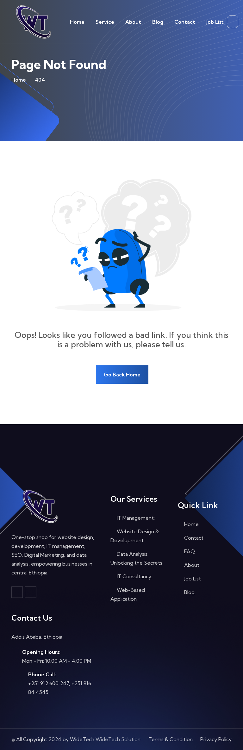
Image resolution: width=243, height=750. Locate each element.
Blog (157, 22)
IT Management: (135, 518)
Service (105, 22)
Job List (215, 22)
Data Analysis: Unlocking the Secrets (136, 558)
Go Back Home (122, 374)
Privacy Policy (216, 739)
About (133, 22)
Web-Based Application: (127, 594)
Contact (184, 22)
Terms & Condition (170, 739)
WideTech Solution (118, 739)
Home (77, 22)
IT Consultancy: (133, 576)
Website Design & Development (134, 535)
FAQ (189, 551)
